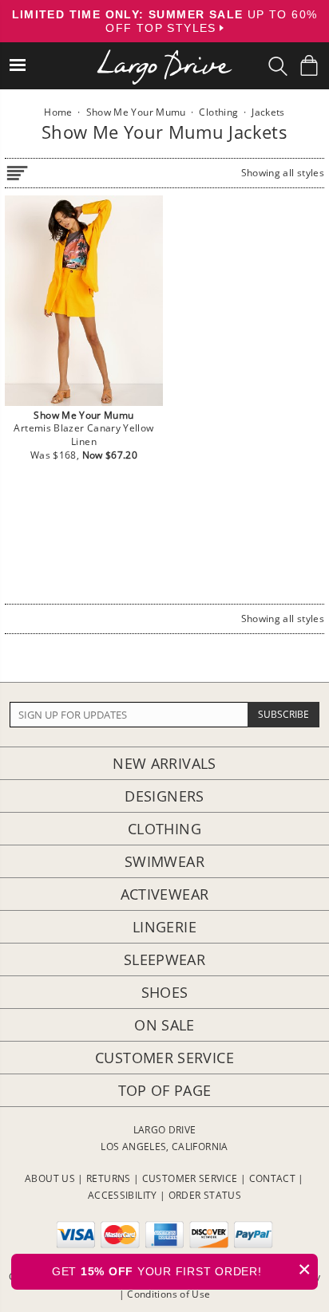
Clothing (164, 828)
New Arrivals (164, 763)
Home (58, 112)
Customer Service (164, 1057)
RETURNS (108, 1178)
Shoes (164, 992)
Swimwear (164, 861)
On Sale (164, 1024)
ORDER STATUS (204, 1195)
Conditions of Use (168, 1294)
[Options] (17, 170)
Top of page (165, 1090)
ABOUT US (50, 1178)
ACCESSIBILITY (122, 1195)
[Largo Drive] (164, 56)
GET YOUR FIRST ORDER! (181, 1269)
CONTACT (272, 1178)
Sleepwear (164, 959)
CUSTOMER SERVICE (190, 1178)
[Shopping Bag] (309, 65)
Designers (164, 796)
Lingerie (164, 926)
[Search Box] (277, 66)
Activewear (165, 894)
